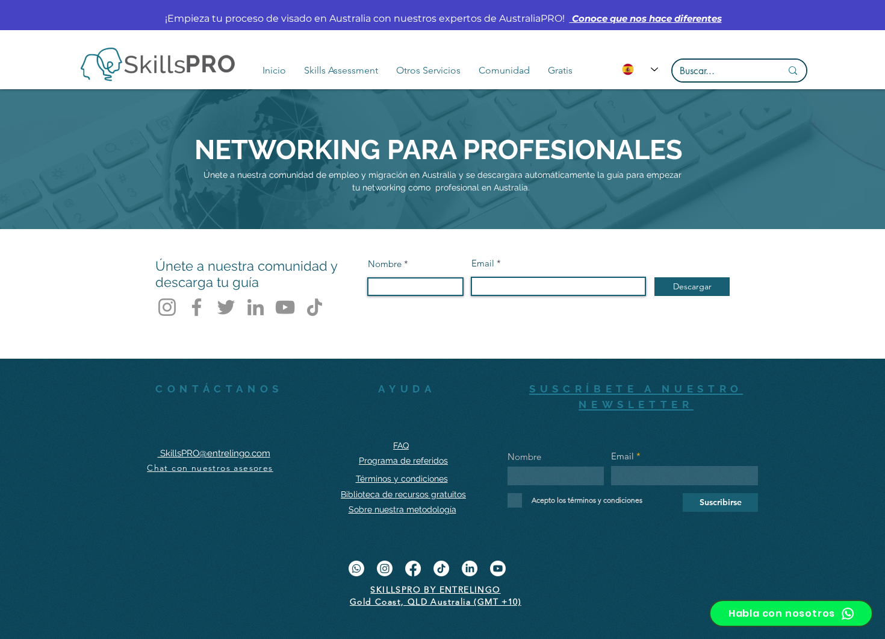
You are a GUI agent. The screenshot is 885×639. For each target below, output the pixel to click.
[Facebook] (196, 307)
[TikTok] (314, 307)
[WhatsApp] (356, 568)
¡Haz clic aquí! (669, 18)
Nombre (385, 263)
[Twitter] (226, 307)
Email (482, 263)
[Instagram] (167, 307)
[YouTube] (285, 307)
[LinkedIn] (255, 307)
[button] (341, 70)
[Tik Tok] (441, 568)
